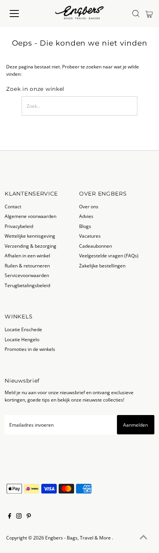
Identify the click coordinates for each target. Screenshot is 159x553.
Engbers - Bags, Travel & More (78, 537)
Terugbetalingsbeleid (27, 285)
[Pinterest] (29, 516)
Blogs (85, 226)
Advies (86, 216)
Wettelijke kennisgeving (30, 236)
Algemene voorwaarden (30, 216)
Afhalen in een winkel (27, 255)
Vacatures (90, 236)
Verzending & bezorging (30, 246)
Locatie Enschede (23, 329)
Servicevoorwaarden (27, 275)
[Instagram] (19, 516)
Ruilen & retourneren (27, 265)
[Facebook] (9, 516)
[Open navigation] (22, 13)
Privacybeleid (19, 226)
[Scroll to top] (143, 537)
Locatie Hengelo (22, 339)
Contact (13, 206)
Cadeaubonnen (95, 246)
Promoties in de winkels (30, 349)
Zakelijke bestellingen (102, 265)
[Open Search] (136, 13)
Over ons (88, 206)
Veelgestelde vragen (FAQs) (109, 255)
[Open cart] (149, 13)
